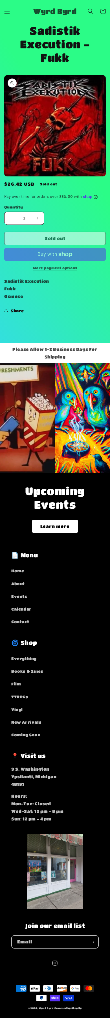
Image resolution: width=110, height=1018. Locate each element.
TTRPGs (19, 696)
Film (16, 683)
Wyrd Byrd (46, 1008)
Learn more (55, 526)
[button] (7, 11)
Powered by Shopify (68, 1008)
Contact (20, 621)
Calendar (21, 609)
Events (19, 596)
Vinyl (17, 709)
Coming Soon (26, 734)
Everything (24, 658)
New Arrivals (26, 722)
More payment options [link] (55, 268)
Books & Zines (27, 671)
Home (17, 570)
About (18, 583)
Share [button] (17, 310)
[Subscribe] (92, 942)
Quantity (13, 207)
